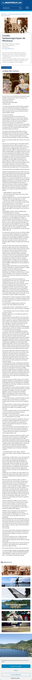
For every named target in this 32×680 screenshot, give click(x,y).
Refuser (16, 670)
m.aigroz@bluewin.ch (9, 48)
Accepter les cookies (16, 666)
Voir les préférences (16, 674)
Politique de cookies (15, 678)
